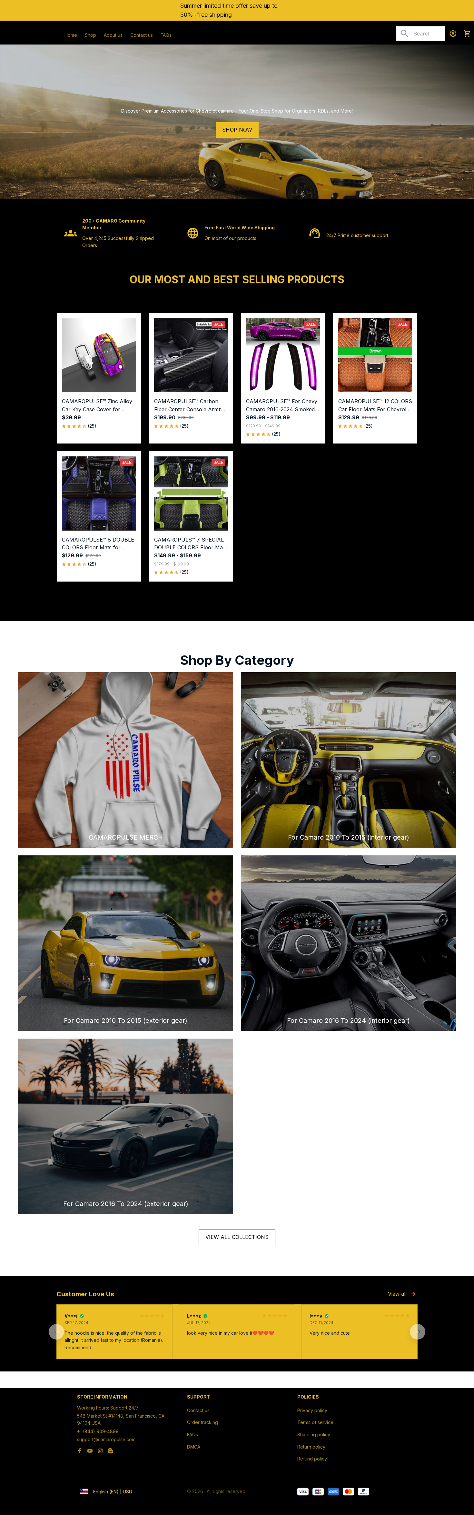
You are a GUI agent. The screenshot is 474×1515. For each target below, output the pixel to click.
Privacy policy (312, 1410)
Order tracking (202, 1422)
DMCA (193, 1447)
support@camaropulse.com (106, 1439)
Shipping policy (313, 1434)
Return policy (311, 1447)
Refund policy (312, 1458)
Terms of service (315, 1422)
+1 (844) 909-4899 (98, 1431)
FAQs (192, 1434)
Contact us (198, 1410)
